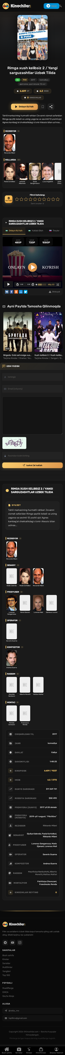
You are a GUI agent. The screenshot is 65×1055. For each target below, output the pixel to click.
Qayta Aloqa (8, 996)
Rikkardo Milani (50, 825)
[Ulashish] (51, 107)
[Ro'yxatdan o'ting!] (43, 107)
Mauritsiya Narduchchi (38, 872)
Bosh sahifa (7, 1053)
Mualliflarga (7, 988)
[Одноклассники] (16, 292)
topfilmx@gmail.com (18, 1018)
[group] (17, 336)
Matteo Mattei (50, 874)
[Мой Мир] (21, 292)
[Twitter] (25, 292)
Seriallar (19, 1053)
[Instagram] (20, 942)
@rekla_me (14, 1011)
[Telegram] (5, 942)
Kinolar (29, 1053)
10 (57, 199)
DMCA (5, 992)
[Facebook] (11, 292)
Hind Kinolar (41, 1053)
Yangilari (6, 971)
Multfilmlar (7, 967)
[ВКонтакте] (7, 292)
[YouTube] (12, 942)
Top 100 (6, 975)
